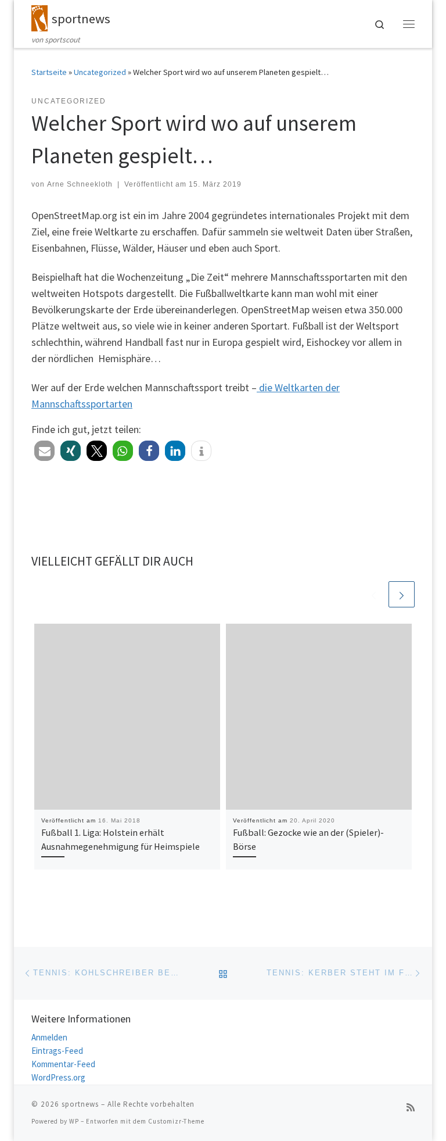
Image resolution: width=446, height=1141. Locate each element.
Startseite (49, 72)
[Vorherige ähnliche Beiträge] (374, 594)
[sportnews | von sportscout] (39, 17)
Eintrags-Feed (57, 1050)
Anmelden (49, 1037)
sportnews (80, 1104)
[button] (44, 451)
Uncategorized (100, 72)
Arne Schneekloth (80, 184)
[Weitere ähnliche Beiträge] (402, 594)
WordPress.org (58, 1077)
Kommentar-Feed (63, 1064)
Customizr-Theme (176, 1121)
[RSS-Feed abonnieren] (411, 1107)
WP (74, 1121)
